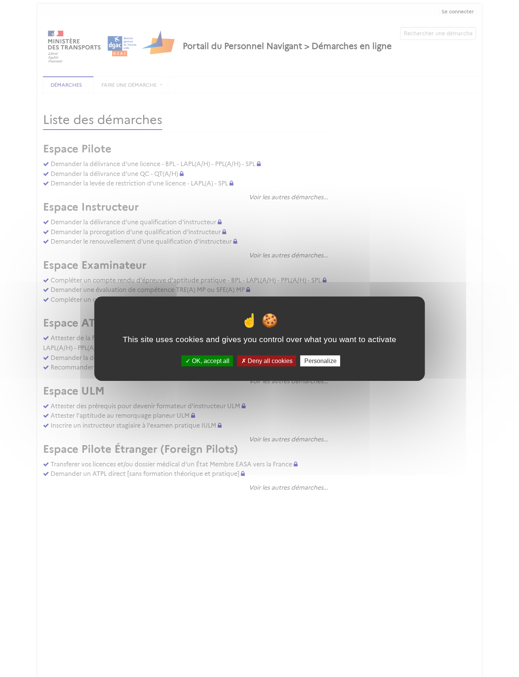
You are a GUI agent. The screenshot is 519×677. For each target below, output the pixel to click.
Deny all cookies (269, 360)
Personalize (320, 360)
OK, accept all (209, 360)
